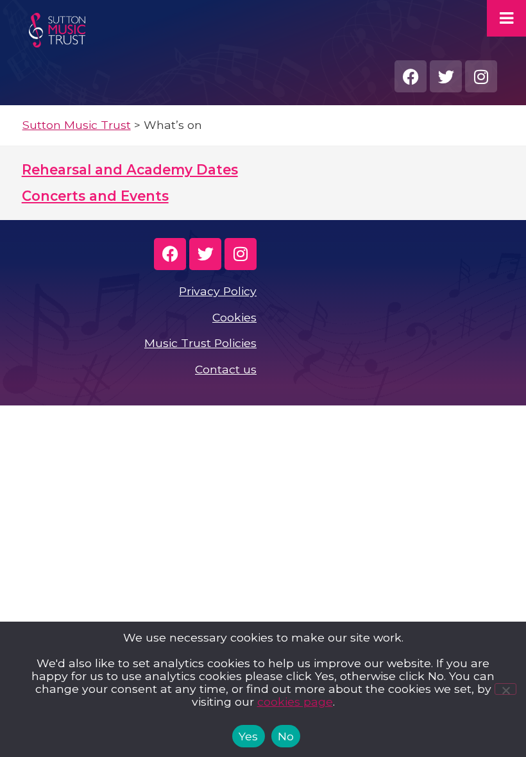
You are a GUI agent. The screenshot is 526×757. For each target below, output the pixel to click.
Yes (249, 736)
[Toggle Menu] (506, 18)
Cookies (234, 317)
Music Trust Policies (200, 343)
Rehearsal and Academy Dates (130, 170)
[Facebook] (410, 76)
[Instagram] (481, 76)
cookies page (295, 701)
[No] (505, 689)
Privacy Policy (218, 291)
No (286, 736)
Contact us (226, 369)
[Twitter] (446, 76)
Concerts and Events (95, 196)
